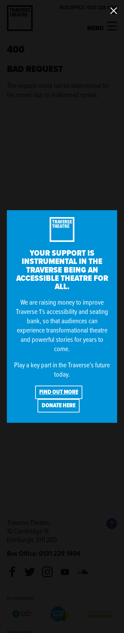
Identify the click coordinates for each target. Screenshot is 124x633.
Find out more (58, 392)
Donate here (58, 405)
